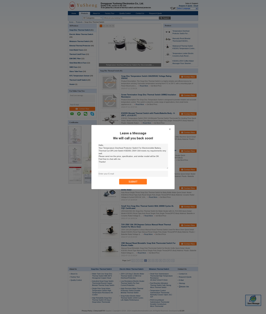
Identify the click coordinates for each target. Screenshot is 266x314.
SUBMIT (133, 181)
